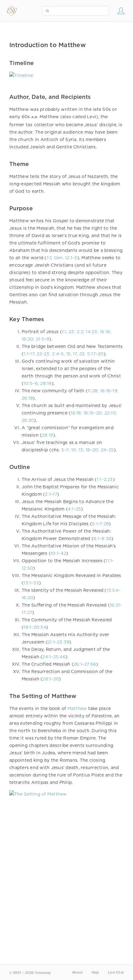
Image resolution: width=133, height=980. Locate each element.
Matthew (77, 708)
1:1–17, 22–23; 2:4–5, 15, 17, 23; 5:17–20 (63, 353)
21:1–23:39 (59, 641)
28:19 (47, 435)
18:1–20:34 (35, 627)
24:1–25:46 (54, 656)
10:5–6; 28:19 (37, 383)
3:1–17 (51, 494)
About (77, 972)
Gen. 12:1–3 (65, 257)
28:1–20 (50, 678)
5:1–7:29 (100, 523)
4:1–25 (74, 508)
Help (95, 972)
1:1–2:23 (105, 479)
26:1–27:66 (85, 664)
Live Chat (116, 972)
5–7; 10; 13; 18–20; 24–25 (87, 449)
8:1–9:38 (102, 538)
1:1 (49, 257)
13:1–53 (31, 582)
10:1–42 (58, 553)
